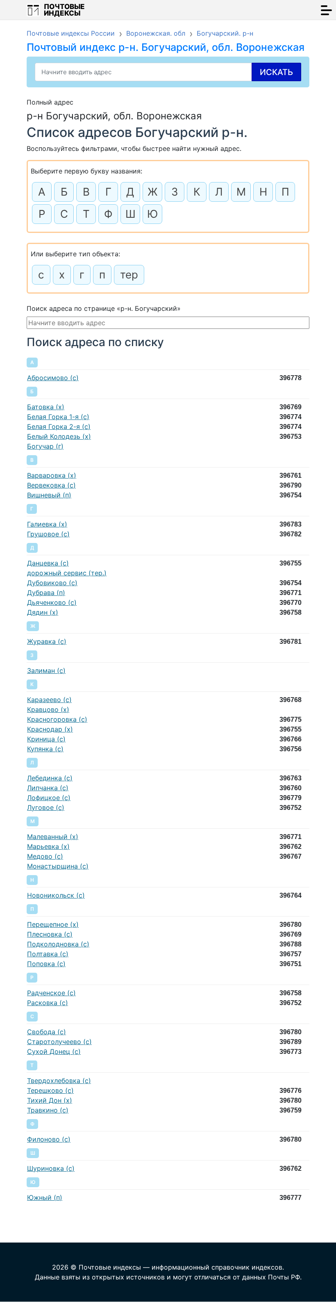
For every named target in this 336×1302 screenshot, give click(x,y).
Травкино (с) (47, 1110)
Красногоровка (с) (57, 719)
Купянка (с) (45, 749)
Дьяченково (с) (52, 602)
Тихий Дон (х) (49, 1100)
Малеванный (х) (52, 836)
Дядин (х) (42, 612)
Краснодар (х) (50, 729)
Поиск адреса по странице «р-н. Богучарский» (104, 308)
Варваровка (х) (51, 475)
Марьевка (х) (48, 846)
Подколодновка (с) (58, 944)
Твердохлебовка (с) (59, 1080)
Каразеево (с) (49, 699)
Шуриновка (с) (51, 1168)
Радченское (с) (51, 993)
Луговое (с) (45, 807)
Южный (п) (44, 1197)
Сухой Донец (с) (54, 1051)
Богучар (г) (45, 446)
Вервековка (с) (51, 485)
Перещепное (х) (53, 924)
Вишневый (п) (49, 495)
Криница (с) (46, 739)
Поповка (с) (46, 964)
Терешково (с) (50, 1090)
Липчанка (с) (47, 788)
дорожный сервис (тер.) (67, 573)
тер (129, 274)
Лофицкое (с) (48, 798)
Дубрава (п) (46, 592)
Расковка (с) (47, 1003)
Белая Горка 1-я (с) (58, 417)
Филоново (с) (48, 1139)
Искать (276, 72)
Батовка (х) (45, 407)
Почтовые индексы (64, 9)
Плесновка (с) (50, 934)
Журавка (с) (46, 641)
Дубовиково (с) (52, 583)
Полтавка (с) (47, 954)
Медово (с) (45, 856)
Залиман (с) (46, 670)
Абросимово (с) (53, 378)
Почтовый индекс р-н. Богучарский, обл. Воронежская (165, 47)
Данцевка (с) (48, 563)
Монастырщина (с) (58, 866)
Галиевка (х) (47, 524)
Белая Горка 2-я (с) (59, 426)
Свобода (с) (46, 1032)
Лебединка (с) (50, 778)
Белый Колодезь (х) (59, 436)
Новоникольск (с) (56, 895)
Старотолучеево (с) (59, 1041)
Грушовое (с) (48, 534)
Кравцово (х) (48, 709)
